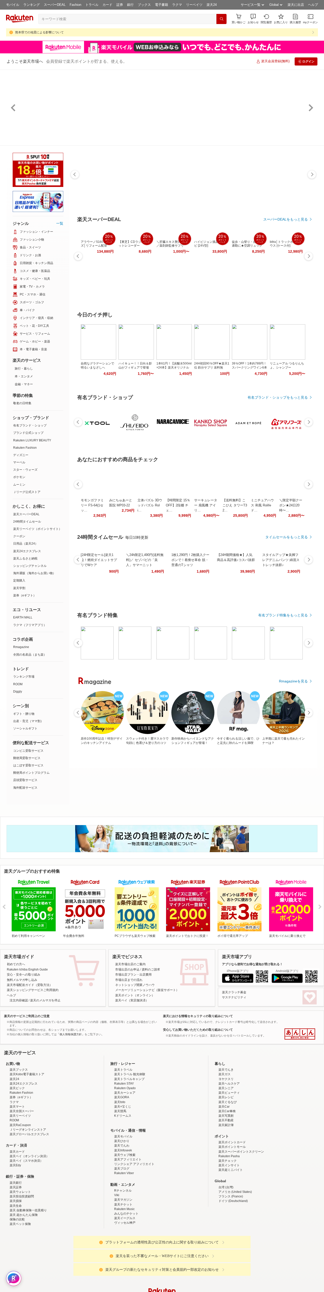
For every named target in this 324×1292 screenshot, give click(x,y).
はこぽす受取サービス (28, 765)
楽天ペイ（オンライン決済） (29, 1200)
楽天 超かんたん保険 (24, 1259)
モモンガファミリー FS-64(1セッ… (92, 505)
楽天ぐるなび (227, 1146)
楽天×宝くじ (122, 1151)
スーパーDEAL (55, 5)
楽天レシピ (226, 1141)
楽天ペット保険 (20, 1268)
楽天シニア (226, 1132)
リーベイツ (194, 5)
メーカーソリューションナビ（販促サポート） (147, 990)
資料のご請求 (151, 969)
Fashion (75, 5)
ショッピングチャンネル (30, 566)
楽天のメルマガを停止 (45, 1000)
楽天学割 (19, 588)
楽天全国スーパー (22, 1155)
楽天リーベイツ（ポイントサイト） (37, 529)
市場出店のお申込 (127, 969)
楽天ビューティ (229, 1137)
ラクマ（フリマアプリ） (30, 625)
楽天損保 (16, 1245)
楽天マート (17, 1151)
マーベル (19, 462)
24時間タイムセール (27, 521)
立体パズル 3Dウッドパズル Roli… (149, 505)
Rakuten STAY (124, 1128)
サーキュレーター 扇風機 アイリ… (205, 505)
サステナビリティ (234, 997)
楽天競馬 (120, 1155)
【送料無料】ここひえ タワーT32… (234, 505)
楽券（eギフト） (24, 595)
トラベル (91, 5)
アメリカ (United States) (235, 1236)
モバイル (12, 5)
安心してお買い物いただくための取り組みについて (198, 1029)
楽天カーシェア (124, 1137)
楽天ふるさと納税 (25, 558)
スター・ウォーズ (25, 469)
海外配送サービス (25, 787)
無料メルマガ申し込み (22, 980)
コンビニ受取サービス (28, 750)
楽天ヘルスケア (229, 1128)
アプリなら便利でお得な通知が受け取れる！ (252, 964)
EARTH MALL (22, 617)
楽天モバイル (123, 1180)
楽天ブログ (121, 1213)
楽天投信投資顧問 (22, 1240)
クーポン (19, 536)
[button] (253, 19)
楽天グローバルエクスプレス (29, 1178)
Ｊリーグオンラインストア (28, 1174)
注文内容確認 (19, 1000)
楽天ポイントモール (232, 1191)
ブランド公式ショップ (28, 433)
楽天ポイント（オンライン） (135, 995)
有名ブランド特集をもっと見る (283, 615)
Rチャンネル (123, 1235)
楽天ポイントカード (232, 1186)
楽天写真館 (226, 1160)
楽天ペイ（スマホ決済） (26, 1205)
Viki (116, 1239)
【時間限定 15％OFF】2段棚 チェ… (178, 505)
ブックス (144, 5)
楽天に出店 (296, 5)
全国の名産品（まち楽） (30, 654)
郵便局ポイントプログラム (31, 772)
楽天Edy (15, 1209)
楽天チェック (227, 1205)
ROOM (18, 684)
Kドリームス (122, 1160)
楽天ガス (224, 1118)
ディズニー (20, 455)
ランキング (31, 5)
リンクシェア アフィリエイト (134, 1208)
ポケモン (19, 477)
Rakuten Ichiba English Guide (27, 969)
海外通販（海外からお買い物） (34, 573)
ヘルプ (313, 5)
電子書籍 (161, 5)
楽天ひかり (121, 1185)
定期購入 (19, 580)
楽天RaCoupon (20, 1169)
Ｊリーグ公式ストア (26, 492)
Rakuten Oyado (125, 1132)
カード (107, 5)
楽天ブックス (19, 1114)
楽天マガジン (123, 1244)
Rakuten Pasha (229, 1200)
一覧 (59, 223)
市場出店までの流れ (129, 980)
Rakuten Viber (124, 1217)
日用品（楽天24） (25, 543)
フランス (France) (230, 1240)
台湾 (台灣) (225, 1231)
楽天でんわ (121, 1190)
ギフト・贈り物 (23, 714)
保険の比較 (17, 1263)
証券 (119, 5)
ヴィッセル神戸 (124, 1267)
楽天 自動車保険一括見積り (28, 1254)
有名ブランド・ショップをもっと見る (278, 397)
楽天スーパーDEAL (26, 514)
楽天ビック (17, 1132)
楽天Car (224, 1151)
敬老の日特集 (22, 403)
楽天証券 (16, 1231)
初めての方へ (16, 964)
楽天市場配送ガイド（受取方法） (29, 985)
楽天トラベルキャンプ (129, 1123)
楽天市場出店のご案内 (130, 964)
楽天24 (212, 5)
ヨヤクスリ (226, 1123)
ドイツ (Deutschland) (233, 1245)
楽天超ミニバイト (230, 1214)
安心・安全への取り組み (23, 974)
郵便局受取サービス (26, 758)
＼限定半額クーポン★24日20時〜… (290, 505)
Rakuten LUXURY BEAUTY (32, 440)
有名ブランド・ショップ (30, 425)
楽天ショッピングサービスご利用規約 (32, 990)
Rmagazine (21, 647)
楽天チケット (123, 1249)
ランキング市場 (23, 676)
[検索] (221, 19)
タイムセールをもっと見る (286, 537)
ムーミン (19, 484)
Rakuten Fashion (25, 447)
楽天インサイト (229, 1209)
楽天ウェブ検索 (124, 1199)
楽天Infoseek (123, 1194)
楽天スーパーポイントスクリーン (241, 1196)
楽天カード (17, 1196)
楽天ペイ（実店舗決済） (132, 1000)
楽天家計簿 (226, 1169)
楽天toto (119, 1146)
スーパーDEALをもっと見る (285, 219)
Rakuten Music (124, 1253)
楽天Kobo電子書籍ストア (27, 1118)
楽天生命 (16, 1250)
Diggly (17, 691)
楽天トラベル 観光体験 (129, 1118)
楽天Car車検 (227, 1155)
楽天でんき (226, 1114)
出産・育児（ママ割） (28, 721)
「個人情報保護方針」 (71, 1034)
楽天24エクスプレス (27, 551)
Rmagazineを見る (293, 681)
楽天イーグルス (124, 1262)
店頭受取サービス (25, 780)
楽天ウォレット (20, 1236)
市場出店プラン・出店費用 (133, 974)
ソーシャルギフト (25, 728)
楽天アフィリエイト (127, 1203)
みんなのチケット (126, 1258)
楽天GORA (121, 1141)
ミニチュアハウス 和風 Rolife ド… (262, 505)
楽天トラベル (123, 1114)
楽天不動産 (226, 1164)
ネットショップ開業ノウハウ (135, 985)
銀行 (130, 5)
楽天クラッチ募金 (234, 992)
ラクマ (177, 5)
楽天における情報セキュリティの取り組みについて (198, 1016)
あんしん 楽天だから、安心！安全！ (300, 1034)
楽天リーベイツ (20, 1160)
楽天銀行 (16, 1227)
